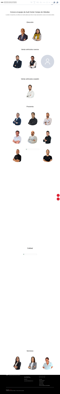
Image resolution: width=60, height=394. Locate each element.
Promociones (44, 2)
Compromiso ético (41, 381)
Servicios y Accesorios (38, 2)
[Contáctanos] (58, 199)
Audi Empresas (41, 2)
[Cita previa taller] (58, 195)
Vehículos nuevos (31, 2)
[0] (57, 2)
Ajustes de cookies (41, 384)
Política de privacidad (41, 380)
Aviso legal (40, 379)
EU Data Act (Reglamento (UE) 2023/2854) (44, 385)
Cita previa (47, 2)
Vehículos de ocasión (34, 2)
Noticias (49, 2)
